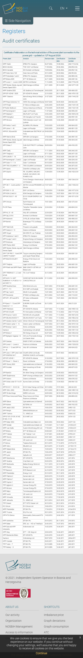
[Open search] (51, 8)
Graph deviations (54, 620)
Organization (13, 620)
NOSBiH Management (19, 626)
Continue (41, 653)
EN (62, 8)
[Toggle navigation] (77, 8)
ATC (46, 632)
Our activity (12, 614)
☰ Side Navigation (18, 21)
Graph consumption (56, 626)
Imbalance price (54, 614)
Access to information (19, 632)
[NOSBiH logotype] (18, 565)
